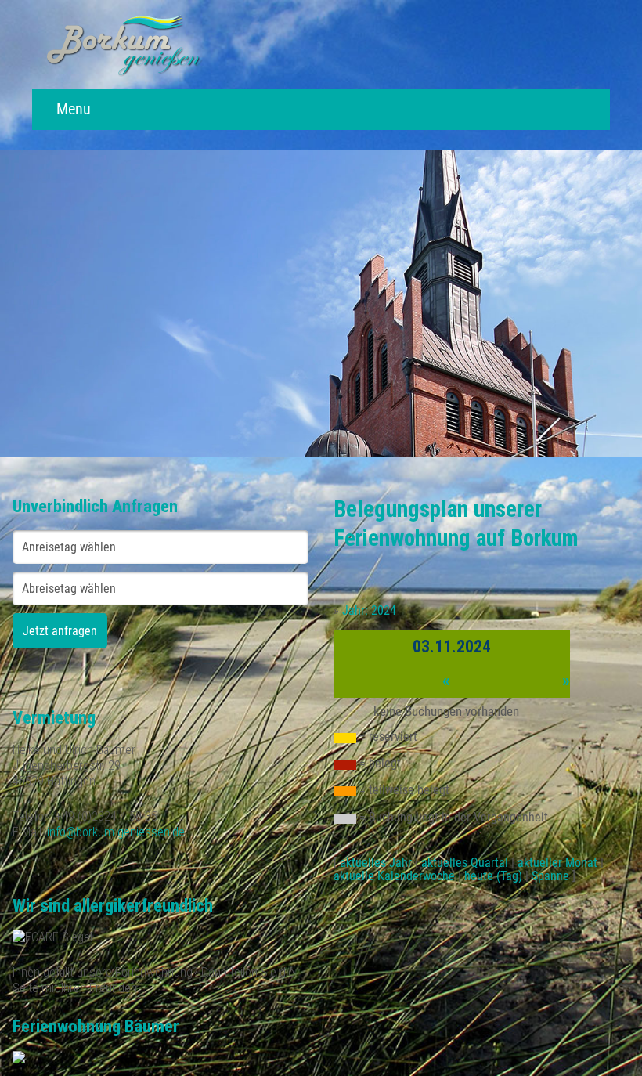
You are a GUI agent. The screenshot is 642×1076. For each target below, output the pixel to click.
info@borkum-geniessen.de (116, 832)
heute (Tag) (493, 875)
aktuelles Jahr (376, 862)
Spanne (550, 875)
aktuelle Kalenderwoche (394, 875)
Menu (71, 109)
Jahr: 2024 (369, 610)
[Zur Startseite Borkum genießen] (176, 45)
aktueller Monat (557, 862)
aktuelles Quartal (464, 862)
